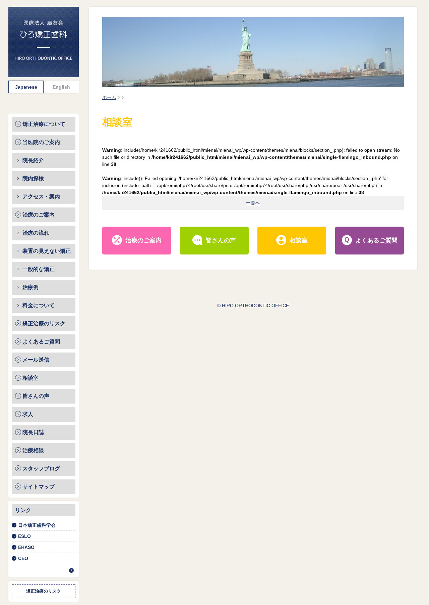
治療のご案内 (38, 215)
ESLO (24, 536)
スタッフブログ (41, 468)
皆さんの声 (35, 396)
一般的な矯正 (38, 269)
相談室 (30, 378)
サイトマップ (38, 487)
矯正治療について (43, 124)
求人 (27, 414)
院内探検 (33, 178)
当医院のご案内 (41, 142)
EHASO (26, 547)
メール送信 (35, 360)
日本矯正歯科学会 (37, 525)
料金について (38, 305)
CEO (23, 558)
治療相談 (33, 450)
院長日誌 (33, 432)
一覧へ (253, 202)
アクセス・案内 (41, 196)
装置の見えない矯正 (46, 251)
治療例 (30, 287)
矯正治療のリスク (43, 323)
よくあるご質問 (41, 341)
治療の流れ (35, 233)
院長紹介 (33, 160)
